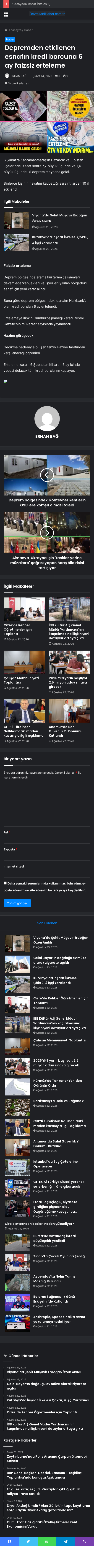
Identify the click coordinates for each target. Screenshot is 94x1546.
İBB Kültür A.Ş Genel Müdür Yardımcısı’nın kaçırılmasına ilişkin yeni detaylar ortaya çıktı (69, 631)
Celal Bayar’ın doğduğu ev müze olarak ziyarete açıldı (59, 960)
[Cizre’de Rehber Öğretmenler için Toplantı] (24, 609)
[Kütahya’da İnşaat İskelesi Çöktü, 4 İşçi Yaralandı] (16, 242)
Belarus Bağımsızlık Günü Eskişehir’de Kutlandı (54, 1299)
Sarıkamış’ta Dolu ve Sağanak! (58, 1101)
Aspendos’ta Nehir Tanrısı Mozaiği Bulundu (54, 1278)
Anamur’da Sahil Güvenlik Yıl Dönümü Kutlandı (65, 731)
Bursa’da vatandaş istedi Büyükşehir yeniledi (54, 1238)
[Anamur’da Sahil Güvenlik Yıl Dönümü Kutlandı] (69, 711)
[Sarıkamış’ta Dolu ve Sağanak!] (17, 1107)
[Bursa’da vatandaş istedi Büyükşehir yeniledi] (17, 1242)
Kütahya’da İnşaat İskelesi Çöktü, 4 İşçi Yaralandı (46, 4)
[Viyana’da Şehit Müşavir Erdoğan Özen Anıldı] (16, 220)
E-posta (10, 849)
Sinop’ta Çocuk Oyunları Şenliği (59, 1256)
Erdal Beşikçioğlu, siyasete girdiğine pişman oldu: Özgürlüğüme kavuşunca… (55, 1207)
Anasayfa (14, 30)
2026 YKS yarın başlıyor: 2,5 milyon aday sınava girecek (68, 682)
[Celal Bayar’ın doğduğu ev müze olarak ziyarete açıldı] (17, 964)
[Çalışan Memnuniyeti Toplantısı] (24, 662)
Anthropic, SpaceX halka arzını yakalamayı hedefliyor (59, 1319)
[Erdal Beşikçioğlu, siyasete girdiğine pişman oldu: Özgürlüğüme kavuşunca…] (17, 1208)
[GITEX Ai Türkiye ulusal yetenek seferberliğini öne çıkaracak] (17, 1188)
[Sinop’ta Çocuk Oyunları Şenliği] (17, 1262)
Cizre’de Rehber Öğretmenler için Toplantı (18, 629)
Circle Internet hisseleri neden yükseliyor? (39, 1223)
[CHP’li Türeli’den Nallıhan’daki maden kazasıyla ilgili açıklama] (24, 711)
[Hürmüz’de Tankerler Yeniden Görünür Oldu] (17, 1086)
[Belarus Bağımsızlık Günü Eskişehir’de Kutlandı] (17, 1302)
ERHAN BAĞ (18, 76)
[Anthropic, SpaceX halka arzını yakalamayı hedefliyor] (17, 1323)
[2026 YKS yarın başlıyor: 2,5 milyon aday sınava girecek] (69, 662)
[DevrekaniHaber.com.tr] (47, 13)
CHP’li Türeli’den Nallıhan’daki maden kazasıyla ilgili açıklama (24, 731)
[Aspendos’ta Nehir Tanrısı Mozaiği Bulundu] (17, 1282)
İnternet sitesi (14, 866)
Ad (7, 832)
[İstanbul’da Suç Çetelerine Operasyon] (17, 1167)
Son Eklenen (47, 923)
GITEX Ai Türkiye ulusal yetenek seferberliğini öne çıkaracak (58, 1184)
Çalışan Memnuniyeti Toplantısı (21, 680)
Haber (28, 30)
